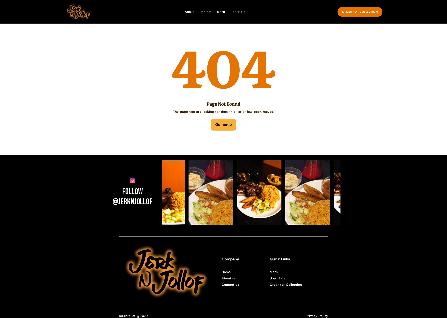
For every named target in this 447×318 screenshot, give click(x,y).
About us (229, 278)
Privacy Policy (317, 316)
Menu (274, 272)
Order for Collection (286, 285)
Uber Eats (277, 278)
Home (226, 272)
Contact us (230, 285)
